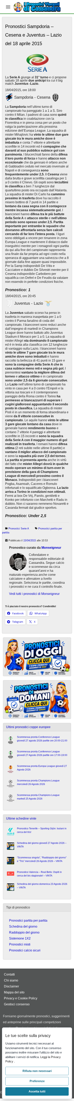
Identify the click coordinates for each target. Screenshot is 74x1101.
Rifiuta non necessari (37, 1071)
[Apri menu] (8, 7)
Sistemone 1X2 (20, 938)
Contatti (9, 974)
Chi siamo (11, 980)
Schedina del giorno (23, 926)
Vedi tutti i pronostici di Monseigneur (34, 593)
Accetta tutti (37, 1091)
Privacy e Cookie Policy (20, 998)
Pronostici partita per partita (28, 920)
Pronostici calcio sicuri (24, 950)
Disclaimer (11, 986)
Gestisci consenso (17, 1004)
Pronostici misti (19, 944)
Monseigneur (51, 547)
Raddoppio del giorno (24, 932)
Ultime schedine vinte (21, 818)
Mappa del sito (14, 992)
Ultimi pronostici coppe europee (28, 727)
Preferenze (37, 1081)
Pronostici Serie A (18, 528)
